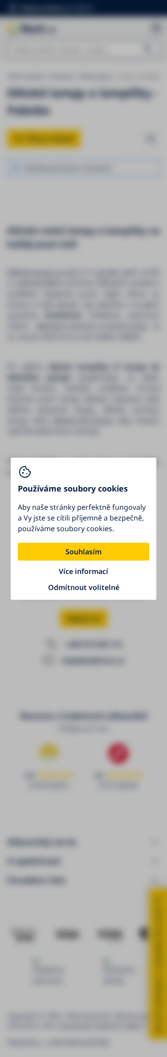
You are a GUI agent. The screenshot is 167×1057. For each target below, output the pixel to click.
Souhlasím (83, 552)
